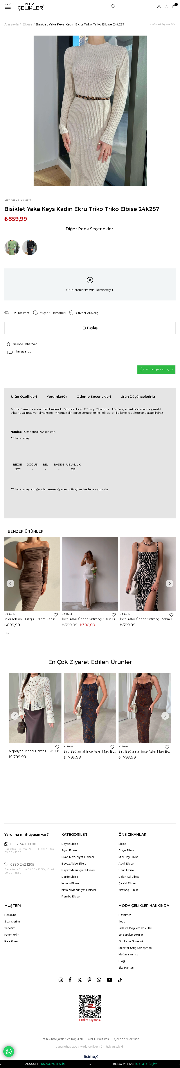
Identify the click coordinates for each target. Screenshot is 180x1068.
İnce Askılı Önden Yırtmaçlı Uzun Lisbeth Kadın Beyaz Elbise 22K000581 (90, 619)
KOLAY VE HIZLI (109, 1064)
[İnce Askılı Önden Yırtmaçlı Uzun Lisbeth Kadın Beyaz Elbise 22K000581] (90, 574)
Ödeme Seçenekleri (94, 396)
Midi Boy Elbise (128, 857)
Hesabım (10, 915)
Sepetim (10, 928)
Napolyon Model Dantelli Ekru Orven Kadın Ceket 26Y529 (35, 751)
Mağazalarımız (128, 954)
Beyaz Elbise (69, 843)
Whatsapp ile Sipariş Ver (159, 369)
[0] (174, 6)
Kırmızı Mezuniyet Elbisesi (78, 890)
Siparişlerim (12, 921)
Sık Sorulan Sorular (131, 934)
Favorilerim (12, 934)
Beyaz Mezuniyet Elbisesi (78, 870)
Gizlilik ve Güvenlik (131, 941)
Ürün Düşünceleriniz (138, 396)
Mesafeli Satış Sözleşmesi (135, 947)
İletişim (123, 921)
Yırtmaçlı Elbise (129, 890)
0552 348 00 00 (23, 844)
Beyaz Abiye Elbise (73, 863)
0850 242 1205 (22, 865)
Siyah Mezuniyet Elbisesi (77, 857)
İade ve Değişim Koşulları (135, 928)
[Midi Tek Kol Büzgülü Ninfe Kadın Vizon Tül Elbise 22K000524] (32, 574)
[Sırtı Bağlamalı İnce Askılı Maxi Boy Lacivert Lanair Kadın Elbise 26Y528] (90, 708)
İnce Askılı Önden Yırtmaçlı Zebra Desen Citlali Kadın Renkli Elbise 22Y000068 (148, 619)
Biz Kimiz (125, 915)
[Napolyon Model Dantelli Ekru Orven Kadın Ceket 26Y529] (35, 708)
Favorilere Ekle (56, 615)
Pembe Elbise (70, 896)
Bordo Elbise (69, 876)
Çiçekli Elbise (127, 883)
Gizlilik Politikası (98, 1039)
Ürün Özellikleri (24, 396)
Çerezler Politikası (127, 1039)
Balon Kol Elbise (129, 876)
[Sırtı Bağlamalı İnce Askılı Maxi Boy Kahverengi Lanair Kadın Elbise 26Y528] (145, 708)
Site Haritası (126, 967)
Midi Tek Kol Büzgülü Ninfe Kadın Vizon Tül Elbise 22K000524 (32, 619)
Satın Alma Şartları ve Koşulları (62, 1039)
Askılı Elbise (126, 863)
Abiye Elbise (126, 850)
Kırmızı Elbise (70, 883)
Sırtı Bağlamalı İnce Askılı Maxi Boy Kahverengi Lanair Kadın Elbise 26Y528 (145, 751)
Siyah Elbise (69, 850)
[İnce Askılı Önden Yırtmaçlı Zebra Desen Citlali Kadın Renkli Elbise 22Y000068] (148, 574)
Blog (122, 961)
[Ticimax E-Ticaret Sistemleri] (90, 1057)
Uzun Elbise (126, 870)
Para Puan (11, 941)
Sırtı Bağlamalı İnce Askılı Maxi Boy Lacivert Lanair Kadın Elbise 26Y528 (90, 751)
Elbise (122, 843)
